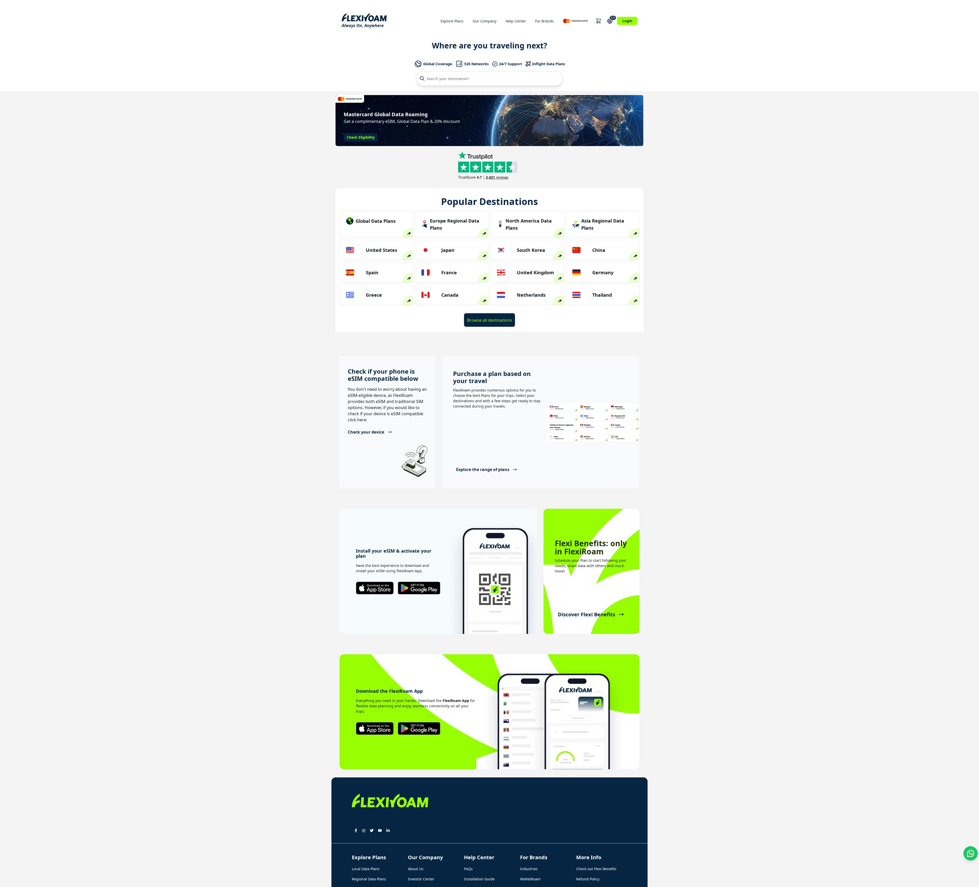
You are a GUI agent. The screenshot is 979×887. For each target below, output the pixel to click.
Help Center (516, 21)
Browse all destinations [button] (489, 320)
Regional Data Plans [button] (369, 879)
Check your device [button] (366, 432)
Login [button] (627, 20)
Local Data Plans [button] (366, 868)
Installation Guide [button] (479, 879)
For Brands (544, 21)
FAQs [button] (468, 868)
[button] (598, 21)
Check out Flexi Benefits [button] (596, 868)
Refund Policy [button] (587, 879)
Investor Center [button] (421, 879)
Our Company (484, 21)
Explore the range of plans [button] (482, 469)
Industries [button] (529, 868)
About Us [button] (415, 868)
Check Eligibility (361, 137)
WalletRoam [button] (530, 879)
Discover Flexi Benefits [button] (586, 614)
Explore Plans (452, 21)
